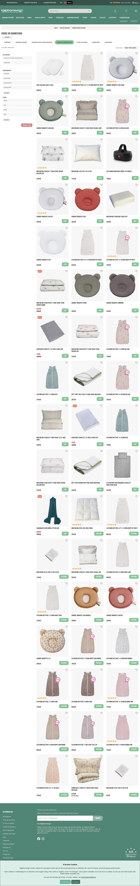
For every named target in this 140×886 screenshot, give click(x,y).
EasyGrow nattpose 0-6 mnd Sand (81, 702)
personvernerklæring (88, 877)
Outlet (102, 18)
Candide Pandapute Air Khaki (45, 128)
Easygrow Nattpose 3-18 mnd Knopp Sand (49, 615)
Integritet (6, 840)
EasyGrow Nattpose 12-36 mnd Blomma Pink (119, 702)
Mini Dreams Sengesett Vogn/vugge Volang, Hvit (86, 572)
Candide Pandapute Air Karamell (81, 615)
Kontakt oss (7, 847)
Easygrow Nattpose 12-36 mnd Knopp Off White (120, 260)
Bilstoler (20, 18)
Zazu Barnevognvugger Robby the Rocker (119, 171)
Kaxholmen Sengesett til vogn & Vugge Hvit (84, 438)
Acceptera (75, 882)
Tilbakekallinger (8, 858)
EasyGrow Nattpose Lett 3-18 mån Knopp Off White (122, 528)
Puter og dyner (82, 42)
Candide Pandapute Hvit (43, 260)
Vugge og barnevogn (79, 28)
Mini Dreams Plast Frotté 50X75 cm (117, 788)
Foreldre (60, 18)
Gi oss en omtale (8, 823)
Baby (30, 18)
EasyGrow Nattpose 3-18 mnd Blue (46, 394)
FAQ (4, 837)
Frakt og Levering (9, 820)
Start (56, 28)
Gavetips (112, 18)
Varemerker (125, 18)
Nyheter (134, 21)
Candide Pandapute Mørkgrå (114, 303)
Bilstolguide (7, 816)
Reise (50, 18)
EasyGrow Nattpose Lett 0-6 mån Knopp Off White (86, 260)
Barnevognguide (8, 830)
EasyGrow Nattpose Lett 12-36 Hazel (47, 788)
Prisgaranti (6, 854)
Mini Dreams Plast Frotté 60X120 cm (47, 572)
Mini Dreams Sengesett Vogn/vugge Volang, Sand (86, 128)
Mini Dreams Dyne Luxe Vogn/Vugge (82, 528)
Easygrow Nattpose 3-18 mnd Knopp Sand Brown (86, 658)
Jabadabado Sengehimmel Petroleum (47, 528)
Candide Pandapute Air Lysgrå (115, 85)
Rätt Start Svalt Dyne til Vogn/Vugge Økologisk (86, 394)
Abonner (97, 818)
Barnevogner (8, 18)
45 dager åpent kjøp (50, 2)
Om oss (5, 851)
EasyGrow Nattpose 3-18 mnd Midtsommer (119, 658)
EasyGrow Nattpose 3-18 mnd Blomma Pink (119, 745)
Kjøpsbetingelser (8, 844)
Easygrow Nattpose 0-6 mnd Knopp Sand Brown (50, 745)
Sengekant (108, 42)
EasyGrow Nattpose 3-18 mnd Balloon (118, 349)
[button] (124, 2)
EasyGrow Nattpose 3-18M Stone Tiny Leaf (84, 745)
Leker (85, 18)
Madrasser (96, 42)
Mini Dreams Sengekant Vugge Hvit (116, 217)
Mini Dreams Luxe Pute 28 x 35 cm (81, 171)
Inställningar (65, 882)
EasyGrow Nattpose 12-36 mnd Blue (117, 438)
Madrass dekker (21, 42)
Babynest (7, 42)
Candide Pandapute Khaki (79, 303)
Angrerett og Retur (9, 827)
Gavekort (124, 21)
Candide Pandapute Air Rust (114, 615)
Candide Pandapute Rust (78, 217)
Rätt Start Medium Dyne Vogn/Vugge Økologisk (85, 483)
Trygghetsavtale (12, 2)
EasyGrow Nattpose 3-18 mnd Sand (47, 702)
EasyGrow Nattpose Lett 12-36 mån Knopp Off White (87, 85)
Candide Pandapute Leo (43, 658)
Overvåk (99, 534)
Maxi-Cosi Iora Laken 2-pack (44, 85)
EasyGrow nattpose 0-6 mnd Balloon (117, 128)
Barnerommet (73, 18)
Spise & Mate (40, 18)
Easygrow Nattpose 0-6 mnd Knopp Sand (118, 572)
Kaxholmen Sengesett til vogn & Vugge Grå (49, 349)
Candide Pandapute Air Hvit (44, 217)
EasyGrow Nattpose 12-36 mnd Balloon (118, 394)
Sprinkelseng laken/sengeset (42, 42)
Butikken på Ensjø (9, 834)
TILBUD (93, 18)
